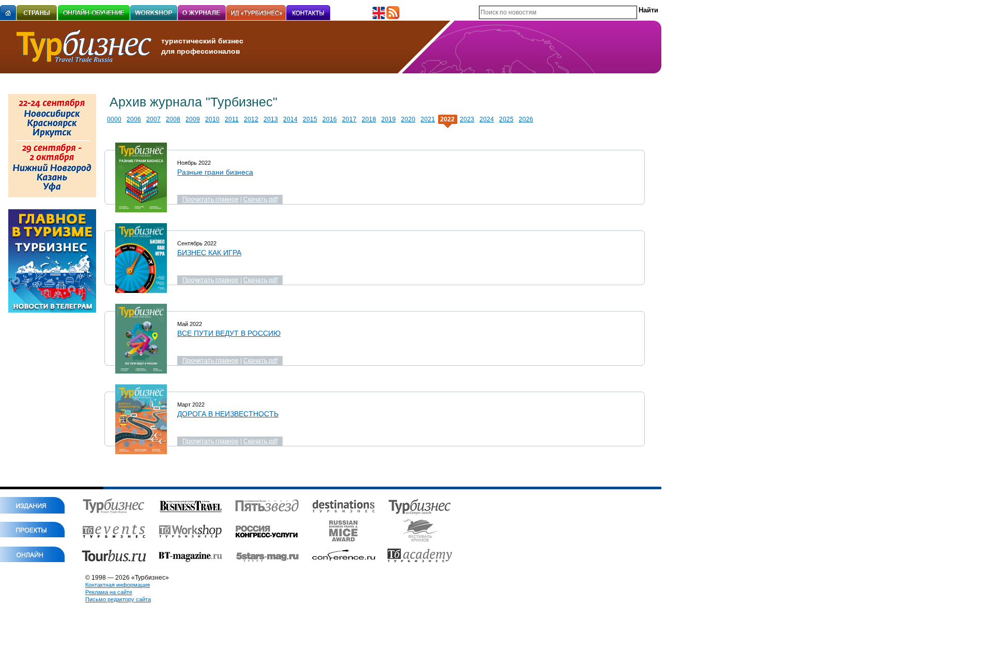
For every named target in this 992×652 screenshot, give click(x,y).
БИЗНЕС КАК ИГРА (209, 253)
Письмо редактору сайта (118, 599)
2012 (251, 119)
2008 (173, 119)
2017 (349, 119)
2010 (212, 119)
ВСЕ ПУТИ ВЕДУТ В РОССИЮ (229, 333)
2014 (290, 119)
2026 (526, 119)
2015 (310, 119)
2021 (428, 119)
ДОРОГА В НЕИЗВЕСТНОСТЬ (227, 414)
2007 (153, 119)
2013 (271, 119)
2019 (388, 119)
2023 (467, 119)
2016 (329, 119)
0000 (114, 119)
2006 (134, 119)
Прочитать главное (210, 199)
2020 (408, 119)
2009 (192, 119)
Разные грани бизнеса (215, 172)
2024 (486, 119)
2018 (369, 119)
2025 (506, 119)
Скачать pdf (260, 199)
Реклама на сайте (108, 592)
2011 (232, 119)
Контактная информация (117, 585)
